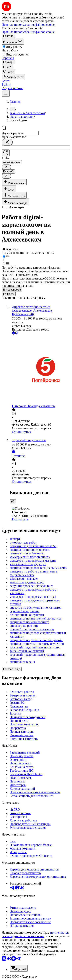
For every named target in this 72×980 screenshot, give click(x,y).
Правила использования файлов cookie (28, 32)
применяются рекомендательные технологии (35, 934)
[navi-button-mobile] (6, 93)
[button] (6, 81)
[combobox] (20, 133)
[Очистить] (7, 142)
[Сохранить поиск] (6, 153)
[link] (8, 71)
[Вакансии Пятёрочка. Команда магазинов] (40, 369)
